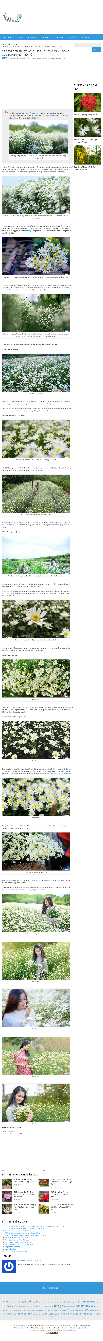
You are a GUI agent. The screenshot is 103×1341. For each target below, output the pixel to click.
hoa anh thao (49, 1302)
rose (86, 1310)
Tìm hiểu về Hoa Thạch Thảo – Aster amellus (20, 1244)
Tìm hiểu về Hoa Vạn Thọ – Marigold (17, 1240)
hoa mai (24, 1310)
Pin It (44, 1170)
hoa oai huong (31, 1310)
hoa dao (35, 1306)
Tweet (4, 1170)
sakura (91, 1310)
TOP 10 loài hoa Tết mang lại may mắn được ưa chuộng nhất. (25, 1207)
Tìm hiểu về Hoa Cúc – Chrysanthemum (18, 1242)
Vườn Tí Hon (84, 1328)
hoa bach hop (57, 1302)
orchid (64, 1310)
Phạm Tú (22, 58)
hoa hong (82, 1306)
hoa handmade (70, 1306)
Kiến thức (33, 37)
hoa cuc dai (51, 58)
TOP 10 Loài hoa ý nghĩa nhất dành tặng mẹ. (19, 1231)
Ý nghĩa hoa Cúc (10, 1249)
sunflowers (96, 1310)
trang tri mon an (82, 1314)
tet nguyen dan (9, 1314)
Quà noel (78, 1310)
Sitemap (87, 1325)
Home (7, 44)
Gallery (86, 37)
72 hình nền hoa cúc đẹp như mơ (16, 1251)
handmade (31, 1301)
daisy (38, 58)
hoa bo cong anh (73, 1302)
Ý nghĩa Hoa (47, 1328)
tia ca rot (49, 1314)
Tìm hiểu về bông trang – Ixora (85, 115)
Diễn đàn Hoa (25, 1328)
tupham (23, 1261)
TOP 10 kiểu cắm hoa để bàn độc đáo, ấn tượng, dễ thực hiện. (62, 1207)
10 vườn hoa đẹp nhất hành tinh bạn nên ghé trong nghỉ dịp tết (61, 1182)
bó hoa (11, 1302)
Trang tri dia (68, 1313)
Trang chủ (9, 37)
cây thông (16, 1302)
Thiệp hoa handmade (38, 1314)
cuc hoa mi (32, 58)
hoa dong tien (50, 1306)
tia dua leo (56, 1314)
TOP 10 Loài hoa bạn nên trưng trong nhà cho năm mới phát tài (24, 1194)
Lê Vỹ (56, 1325)
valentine (51, 1317)
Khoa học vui (74, 1328)
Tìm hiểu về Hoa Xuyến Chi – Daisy (16, 1237)
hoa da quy (42, 1306)
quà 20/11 (70, 1310)
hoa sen (39, 1310)
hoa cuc (44, 58)
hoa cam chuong (86, 1302)
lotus (60, 1310)
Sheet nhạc (65, 1328)
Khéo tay (47, 37)
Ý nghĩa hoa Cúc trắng (12, 1247)
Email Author (35, 1261)
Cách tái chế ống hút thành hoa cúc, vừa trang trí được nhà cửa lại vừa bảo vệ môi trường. (35, 1226)
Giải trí (61, 37)
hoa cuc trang (60, 58)
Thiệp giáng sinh (24, 1313)
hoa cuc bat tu (20, 1306)
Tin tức (21, 37)
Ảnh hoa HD (57, 1328)
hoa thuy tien (47, 1310)
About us (74, 1325)
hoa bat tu (65, 1302)
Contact (81, 1325)
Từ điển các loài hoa (37, 1325)
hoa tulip (55, 1310)
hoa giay (59, 1306)
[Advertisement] (68, 17)
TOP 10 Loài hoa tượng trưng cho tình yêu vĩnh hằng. (60, 1194)
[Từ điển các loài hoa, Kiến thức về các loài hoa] (12, 17)
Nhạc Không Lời (36, 1328)
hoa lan (13, 1310)
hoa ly (19, 1310)
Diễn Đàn (74, 37)
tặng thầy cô (95, 1314)
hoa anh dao (41, 1302)
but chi (6, 1302)
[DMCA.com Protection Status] (51, 1333)
